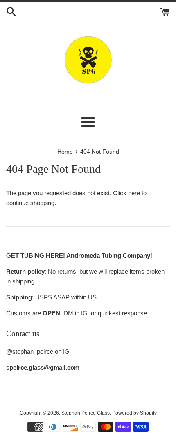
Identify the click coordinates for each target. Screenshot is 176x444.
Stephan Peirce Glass (85, 413)
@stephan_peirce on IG (38, 351)
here (134, 193)
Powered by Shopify (134, 413)
